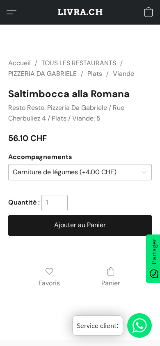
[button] (80, 12)
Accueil (19, 63)
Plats (94, 73)
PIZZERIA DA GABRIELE (42, 73)
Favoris (49, 283)
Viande (123, 73)
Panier (110, 283)
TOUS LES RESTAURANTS (78, 63)
